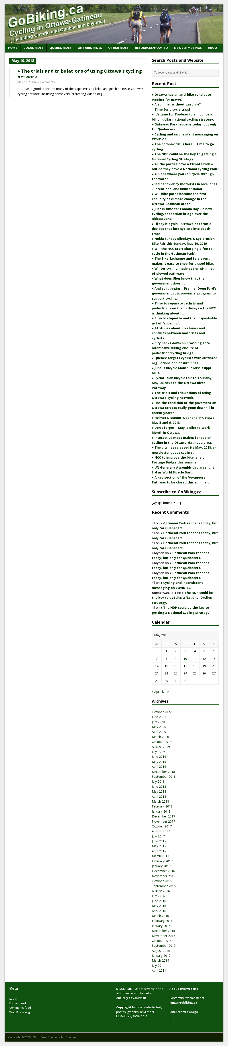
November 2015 (163, 936)
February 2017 (162, 861)
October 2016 (162, 881)
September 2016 (164, 886)
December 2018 (163, 772)
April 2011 (159, 970)
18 (195, 666)
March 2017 (160, 856)
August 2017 (161, 831)
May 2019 (159, 762)
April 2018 (159, 796)
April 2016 (159, 911)
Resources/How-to (151, 48)
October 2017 (162, 826)
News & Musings (188, 48)
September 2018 (164, 776)
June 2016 (159, 901)
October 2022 (162, 712)
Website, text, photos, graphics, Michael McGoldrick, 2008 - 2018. (139, 1011)
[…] (103, 94)
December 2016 (163, 871)
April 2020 (159, 732)
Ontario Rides (90, 48)
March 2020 (160, 737)
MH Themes (68, 1037)
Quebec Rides (60, 48)
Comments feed (20, 1008)
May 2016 (159, 906)
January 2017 (161, 866)
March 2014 (160, 960)
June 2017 (159, 841)
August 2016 (161, 891)
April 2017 (159, 851)
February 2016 (162, 921)
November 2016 (163, 876)
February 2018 (162, 806)
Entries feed (17, 1003)
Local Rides (33, 48)
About (213, 48)
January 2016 (161, 926)
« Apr (155, 691)
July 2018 (158, 781)
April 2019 (159, 766)
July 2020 (158, 722)
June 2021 (159, 717)
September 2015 (164, 945)
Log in (13, 998)
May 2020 (159, 727)
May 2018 (159, 791)
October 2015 (162, 941)
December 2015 (163, 931)
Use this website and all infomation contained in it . (139, 993)
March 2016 (160, 916)
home (12, 48)
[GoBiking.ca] (114, 41)
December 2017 (163, 816)
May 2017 (159, 846)
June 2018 (159, 786)
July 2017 (158, 836)
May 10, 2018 (26, 82)
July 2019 (158, 752)
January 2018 (161, 811)
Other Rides (118, 48)
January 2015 (161, 955)
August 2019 (161, 747)
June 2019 (159, 756)
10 (185, 658)
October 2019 (162, 742)
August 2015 (161, 951)
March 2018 (160, 801)
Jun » (165, 691)
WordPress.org (19, 1012)
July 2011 (158, 965)
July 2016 (158, 896)
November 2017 (163, 821)
